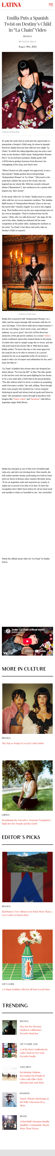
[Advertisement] (27, 435)
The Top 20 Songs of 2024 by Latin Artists (23, 743)
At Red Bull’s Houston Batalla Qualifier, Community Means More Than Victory (34, 1125)
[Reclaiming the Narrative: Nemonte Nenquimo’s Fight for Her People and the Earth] (27, 785)
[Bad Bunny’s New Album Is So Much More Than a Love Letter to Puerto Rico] (27, 877)
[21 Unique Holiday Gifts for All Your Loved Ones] (27, 955)
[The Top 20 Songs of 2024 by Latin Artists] (27, 708)
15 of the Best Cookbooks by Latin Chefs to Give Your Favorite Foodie (34, 1053)
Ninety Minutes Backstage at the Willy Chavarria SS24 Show (34, 1102)
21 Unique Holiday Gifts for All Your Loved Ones (26, 989)
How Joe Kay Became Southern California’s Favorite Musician (31, 1030)
